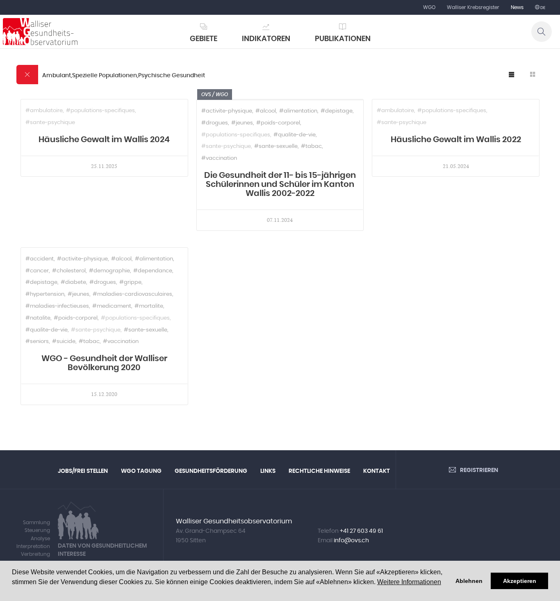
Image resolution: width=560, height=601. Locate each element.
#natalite (37, 318)
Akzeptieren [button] (519, 581)
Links (267, 471)
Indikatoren (266, 39)
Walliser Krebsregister (473, 7)
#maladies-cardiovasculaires (132, 294)
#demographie (109, 271)
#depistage (337, 111)
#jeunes (242, 123)
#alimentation (298, 111)
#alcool (265, 111)
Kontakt (376, 471)
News (517, 7)
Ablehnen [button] (469, 581)
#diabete (73, 282)
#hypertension (44, 294)
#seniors (37, 341)
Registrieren (479, 470)
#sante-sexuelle (276, 146)
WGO (429, 7)
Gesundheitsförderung (211, 471)
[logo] (40, 32)
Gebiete (203, 39)
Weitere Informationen (409, 581)
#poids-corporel (278, 123)
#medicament (111, 306)
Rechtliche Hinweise (319, 471)
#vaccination (219, 158)
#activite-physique (226, 111)
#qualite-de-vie (294, 135)
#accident (39, 259)
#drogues (214, 123)
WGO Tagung (141, 471)
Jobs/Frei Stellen (83, 471)
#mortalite (148, 306)
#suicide (63, 341)
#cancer (37, 271)
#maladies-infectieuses (57, 306)
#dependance (152, 271)
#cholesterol (69, 271)
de (542, 8)
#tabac (311, 146)
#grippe (130, 282)
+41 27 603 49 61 (361, 531)
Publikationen (343, 39)
